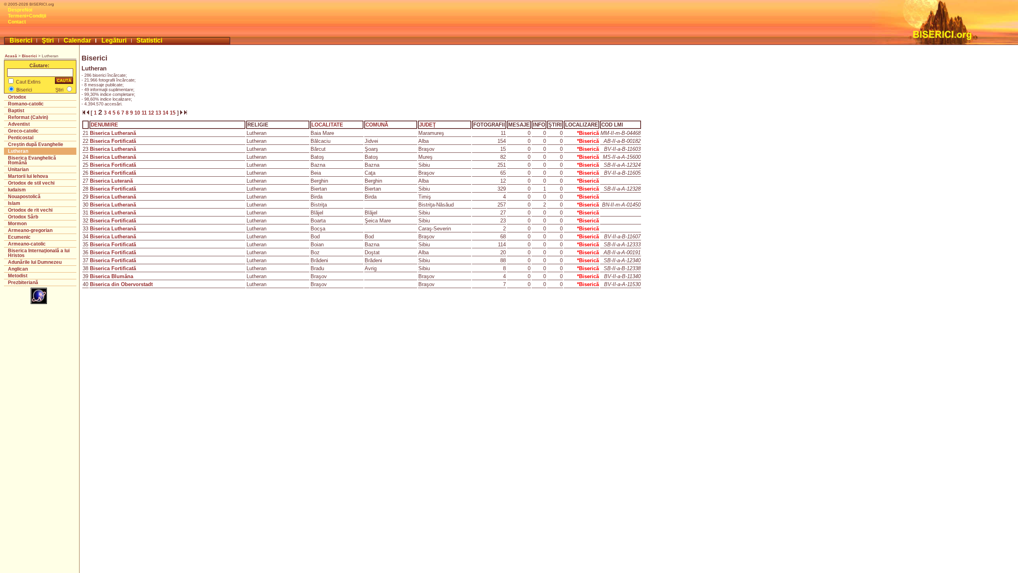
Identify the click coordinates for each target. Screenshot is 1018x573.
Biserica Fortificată (113, 141)
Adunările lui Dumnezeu (35, 262)
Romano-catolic (26, 103)
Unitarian (18, 169)
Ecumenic (19, 237)
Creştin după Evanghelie (35, 144)
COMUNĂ (376, 125)
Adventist (19, 124)
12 (151, 113)
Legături (113, 40)
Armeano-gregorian (30, 230)
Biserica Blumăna (111, 276)
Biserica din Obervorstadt (121, 284)
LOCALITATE (327, 125)
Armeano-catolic (27, 244)
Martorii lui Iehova (28, 176)
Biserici (21, 40)
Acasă (11, 56)
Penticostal (20, 137)
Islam (14, 203)
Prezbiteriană (23, 282)
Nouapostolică (24, 196)
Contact (17, 22)
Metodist (17, 275)
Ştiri (48, 40)
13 (159, 113)
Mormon (17, 223)
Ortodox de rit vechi (30, 210)
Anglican (18, 269)
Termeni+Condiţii (27, 16)
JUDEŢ (427, 125)
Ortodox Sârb (23, 216)
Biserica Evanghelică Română (32, 160)
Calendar (77, 40)
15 (173, 113)
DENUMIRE (104, 125)
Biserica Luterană (111, 181)
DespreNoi (20, 10)
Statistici (149, 40)
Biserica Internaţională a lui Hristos (39, 253)
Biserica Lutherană (113, 133)
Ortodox (17, 97)
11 (145, 113)
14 (166, 113)
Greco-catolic (23, 131)
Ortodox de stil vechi (31, 183)
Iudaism (17, 189)
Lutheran (18, 151)
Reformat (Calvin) (28, 117)
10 (138, 113)
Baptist (16, 110)
